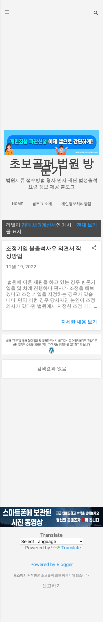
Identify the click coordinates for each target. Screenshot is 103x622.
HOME (17, 204)
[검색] (96, 13)
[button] (94, 248)
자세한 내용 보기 (79, 322)
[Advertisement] (51, 72)
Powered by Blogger (51, 564)
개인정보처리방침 (76, 204)
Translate (71, 548)
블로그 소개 (42, 204)
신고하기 (51, 586)
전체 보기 (87, 225)
